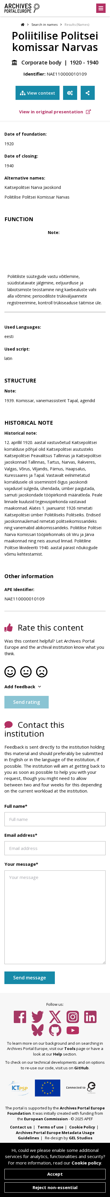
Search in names (44, 24)
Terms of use (50, 1127)
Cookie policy (86, 1163)
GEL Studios (80, 1137)
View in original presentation (51, 112)
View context (41, 93)
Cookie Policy (82, 1127)
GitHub (81, 1067)
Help (57, 1054)
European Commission (46, 1118)
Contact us (21, 1127)
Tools (69, 1048)
